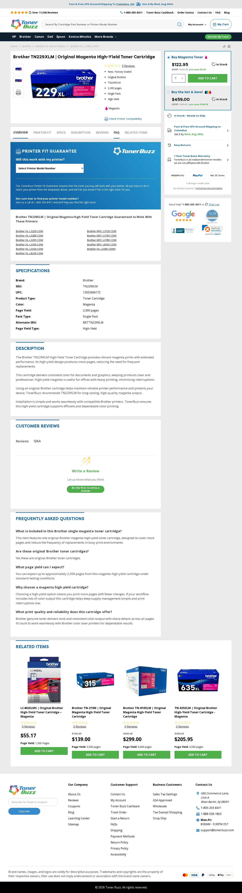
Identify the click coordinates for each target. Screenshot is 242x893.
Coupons (74, 806)
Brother (25, 37)
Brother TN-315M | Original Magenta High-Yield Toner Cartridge (91, 712)
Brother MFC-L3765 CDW (101, 235)
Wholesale (160, 806)
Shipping (116, 830)
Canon (39, 37)
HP (14, 37)
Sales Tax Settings (165, 794)
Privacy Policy (119, 848)
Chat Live (214, 204)
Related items (136, 132)
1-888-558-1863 (211, 814)
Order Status (185, 12)
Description (81, 132)
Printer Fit (42, 132)
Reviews (102, 132)
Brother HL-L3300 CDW (29, 244)
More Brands (104, 37)
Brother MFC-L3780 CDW (101, 240)
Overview (20, 132)
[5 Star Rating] (183, 215)
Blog (227, 12)
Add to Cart (44, 751)
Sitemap (73, 824)
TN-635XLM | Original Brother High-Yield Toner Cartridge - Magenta (196, 712)
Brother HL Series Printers (51, 46)
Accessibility (118, 854)
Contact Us (205, 12)
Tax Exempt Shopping (167, 812)
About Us (74, 794)
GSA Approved (162, 800)
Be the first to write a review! (86, 489)
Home (14, 46)
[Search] (179, 24)
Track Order (119, 812)
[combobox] (113, 24)
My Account (196, 24)
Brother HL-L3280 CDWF (84, 46)
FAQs (114, 824)
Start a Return (120, 818)
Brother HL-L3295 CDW (29, 240)
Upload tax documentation (209, 188)
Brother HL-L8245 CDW (29, 253)
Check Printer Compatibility (125, 118)
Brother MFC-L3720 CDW (101, 231)
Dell (50, 37)
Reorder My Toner (218, 36)
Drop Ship (159, 818)
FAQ (217, 12)
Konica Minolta (80, 37)
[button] (212, 230)
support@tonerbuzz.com (217, 830)
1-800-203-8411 (211, 808)
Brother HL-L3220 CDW (29, 231)
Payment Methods (123, 836)
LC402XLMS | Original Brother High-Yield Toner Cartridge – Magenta (42, 712)
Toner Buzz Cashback (160, 12)
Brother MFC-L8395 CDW (101, 244)
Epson (61, 37)
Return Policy (119, 842)
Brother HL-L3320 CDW (29, 249)
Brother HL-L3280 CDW (29, 235)
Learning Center (79, 818)
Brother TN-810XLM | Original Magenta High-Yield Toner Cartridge (144, 712)
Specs (61, 132)
